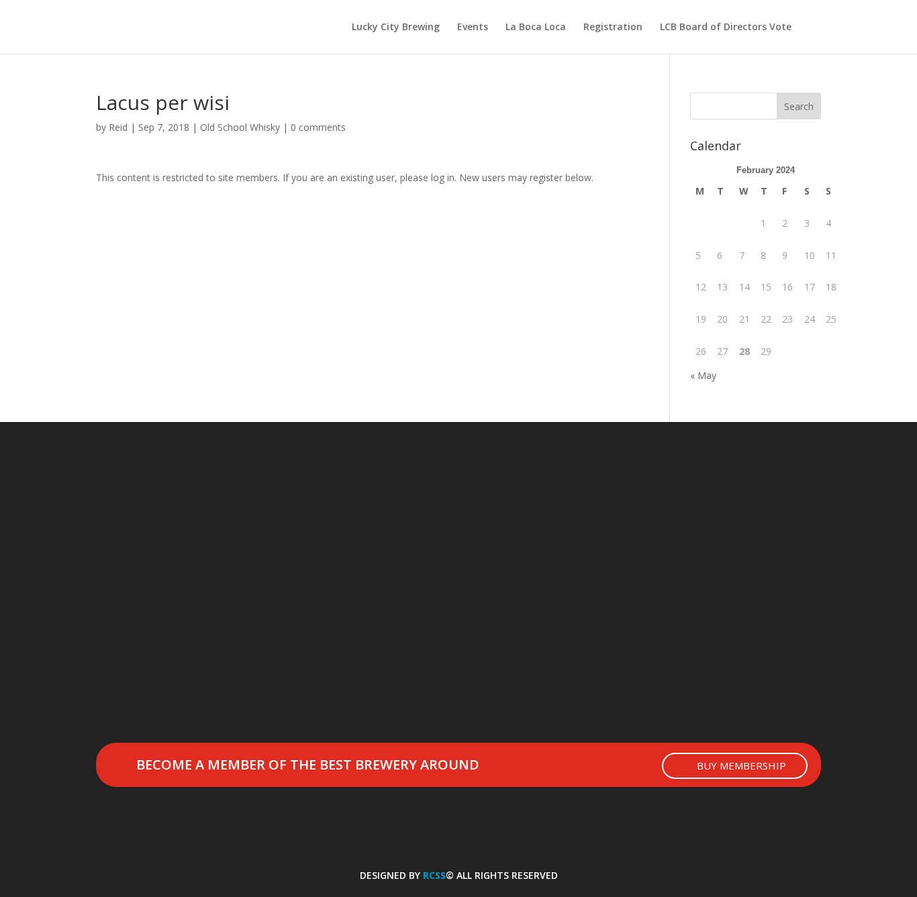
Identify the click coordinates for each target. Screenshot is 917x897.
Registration (612, 27)
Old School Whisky (240, 127)
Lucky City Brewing (396, 27)
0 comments (318, 127)
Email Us (149, 841)
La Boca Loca (535, 27)
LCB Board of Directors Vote (725, 27)
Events (472, 27)
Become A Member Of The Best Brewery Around (307, 764)
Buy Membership (741, 765)
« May (703, 375)
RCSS (434, 875)
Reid (118, 127)
